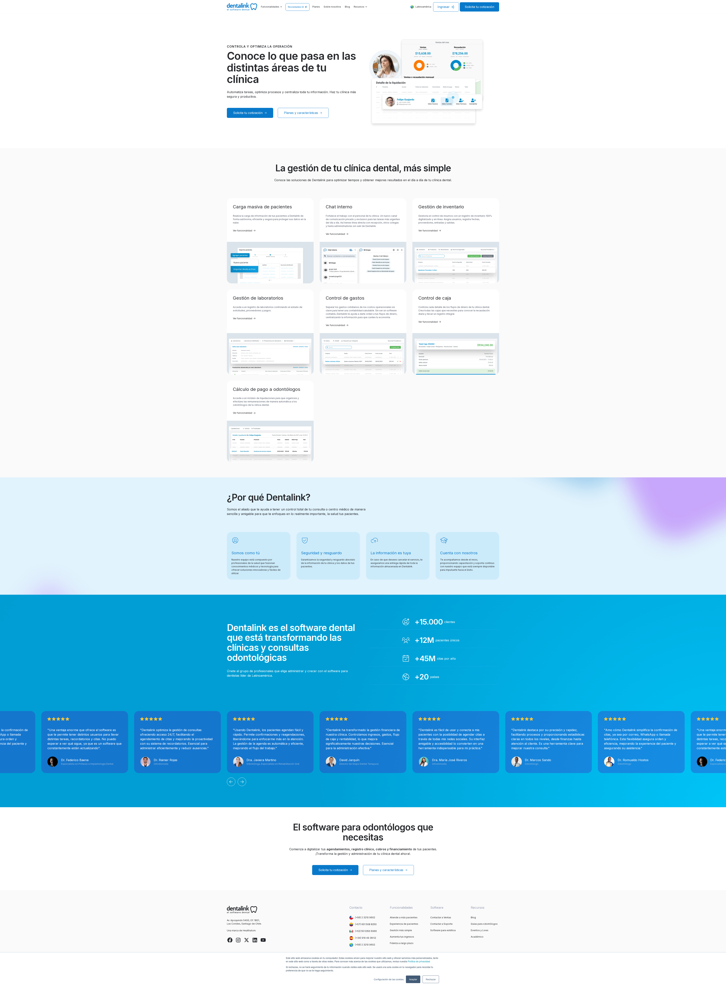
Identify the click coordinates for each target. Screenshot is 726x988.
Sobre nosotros (332, 6)
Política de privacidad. (419, 961)
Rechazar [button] (431, 979)
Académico (477, 936)
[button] (272, 7)
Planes (316, 6)
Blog (347, 6)
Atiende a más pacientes (403, 917)
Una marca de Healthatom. (241, 930)
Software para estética (443, 930)
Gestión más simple (401, 930)
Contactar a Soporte (441, 923)
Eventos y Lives (479, 930)
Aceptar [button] (413, 979)
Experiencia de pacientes (404, 923)
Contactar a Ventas (440, 917)
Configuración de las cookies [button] (389, 979)
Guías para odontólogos (484, 923)
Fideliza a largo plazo (401, 943)
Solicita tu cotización (479, 7)
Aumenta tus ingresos (402, 936)
